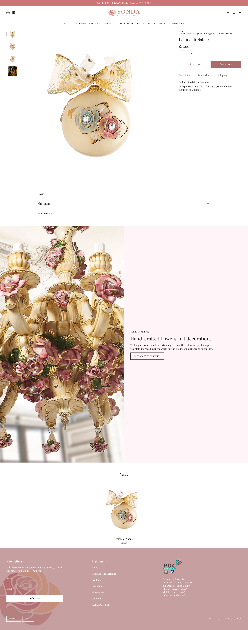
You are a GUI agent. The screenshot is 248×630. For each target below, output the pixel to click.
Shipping (222, 75)
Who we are (45, 213)
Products (96, 579)
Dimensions (204, 75)
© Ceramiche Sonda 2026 (217, 619)
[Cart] (240, 13)
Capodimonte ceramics (147, 356)
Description (185, 75)
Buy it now (226, 64)
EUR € (27, 619)
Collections (98, 586)
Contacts (96, 598)
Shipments (44, 203)
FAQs (41, 193)
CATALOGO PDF (100, 604)
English (13, 619)
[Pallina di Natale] (12, 34)
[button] (67, 23)
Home (181, 30)
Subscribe (35, 598)
